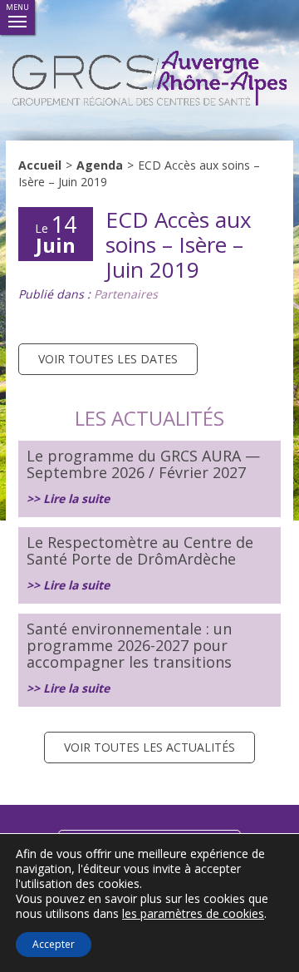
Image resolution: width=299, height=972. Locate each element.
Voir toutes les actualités (149, 747)
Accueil (39, 165)
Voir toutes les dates (108, 359)
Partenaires (126, 294)
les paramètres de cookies (193, 913)
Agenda (99, 165)
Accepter (53, 944)
